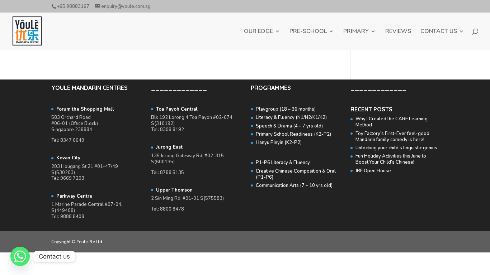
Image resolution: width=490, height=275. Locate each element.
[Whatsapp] (20, 256)
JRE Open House (373, 171)
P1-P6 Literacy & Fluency (283, 162)
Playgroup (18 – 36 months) (286, 109)
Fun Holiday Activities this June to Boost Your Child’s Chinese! (390, 159)
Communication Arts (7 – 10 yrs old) (294, 185)
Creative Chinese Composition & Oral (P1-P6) (296, 174)
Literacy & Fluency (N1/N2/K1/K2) (291, 117)
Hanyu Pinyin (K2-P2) (279, 142)
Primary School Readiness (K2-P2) (293, 134)
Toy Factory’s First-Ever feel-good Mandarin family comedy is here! (392, 136)
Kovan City (69, 158)
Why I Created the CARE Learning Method (391, 122)
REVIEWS (398, 32)
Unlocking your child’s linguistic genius (396, 148)
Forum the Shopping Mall (85, 109)
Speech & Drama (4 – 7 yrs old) (289, 126)
